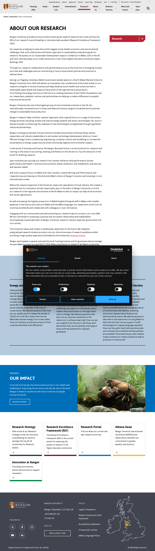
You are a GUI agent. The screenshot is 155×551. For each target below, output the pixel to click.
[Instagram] (32, 527)
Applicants (72, 2)
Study (45, 6)
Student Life (56, 8)
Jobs (105, 2)
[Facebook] (22, 527)
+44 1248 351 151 (52, 514)
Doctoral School (77, 235)
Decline (43, 299)
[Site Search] (148, 8)
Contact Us (49, 518)
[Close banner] (128, 250)
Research (84, 6)
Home (6, 17)
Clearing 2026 (33, 8)
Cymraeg (114, 2)
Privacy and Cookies (88, 530)
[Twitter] (12, 527)
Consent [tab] (41, 258)
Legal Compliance (87, 509)
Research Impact (19, 402)
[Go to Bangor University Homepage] (13, 6)
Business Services (109, 8)
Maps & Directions (57, 533)
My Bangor (98, 2)
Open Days (89, 2)
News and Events (125, 8)
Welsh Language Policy (89, 535)
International (70, 6)
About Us (95, 8)
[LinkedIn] (22, 535)
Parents (80, 2)
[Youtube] (12, 535)
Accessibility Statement (89, 524)
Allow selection (77, 299)
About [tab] (113, 258)
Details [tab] (78, 258)
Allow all (112, 299)
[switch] (63, 289)
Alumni (64, 2)
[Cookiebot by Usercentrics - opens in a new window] (112, 250)
